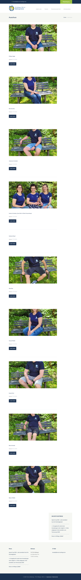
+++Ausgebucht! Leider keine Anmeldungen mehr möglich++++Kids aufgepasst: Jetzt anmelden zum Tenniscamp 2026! (19, 560)
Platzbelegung (66, 1)
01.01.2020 (14, 501)
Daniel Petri (11, 393)
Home (65, 17)
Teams (46, 9)
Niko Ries (11, 288)
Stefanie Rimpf (12, 236)
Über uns (38, 9)
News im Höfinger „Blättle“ (57, 536)
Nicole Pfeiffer (12, 340)
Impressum (49, 576)
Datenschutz (55, 576)
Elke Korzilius (12, 108)
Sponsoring (67, 9)
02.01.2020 (14, 448)
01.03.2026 (14, 59)
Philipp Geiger (12, 56)
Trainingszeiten (55, 9)
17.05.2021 (14, 111)
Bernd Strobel (12, 445)
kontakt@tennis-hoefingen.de (19, 1)
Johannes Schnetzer (13, 161)
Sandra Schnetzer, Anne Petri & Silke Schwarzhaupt (20, 213)
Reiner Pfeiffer (12, 497)
